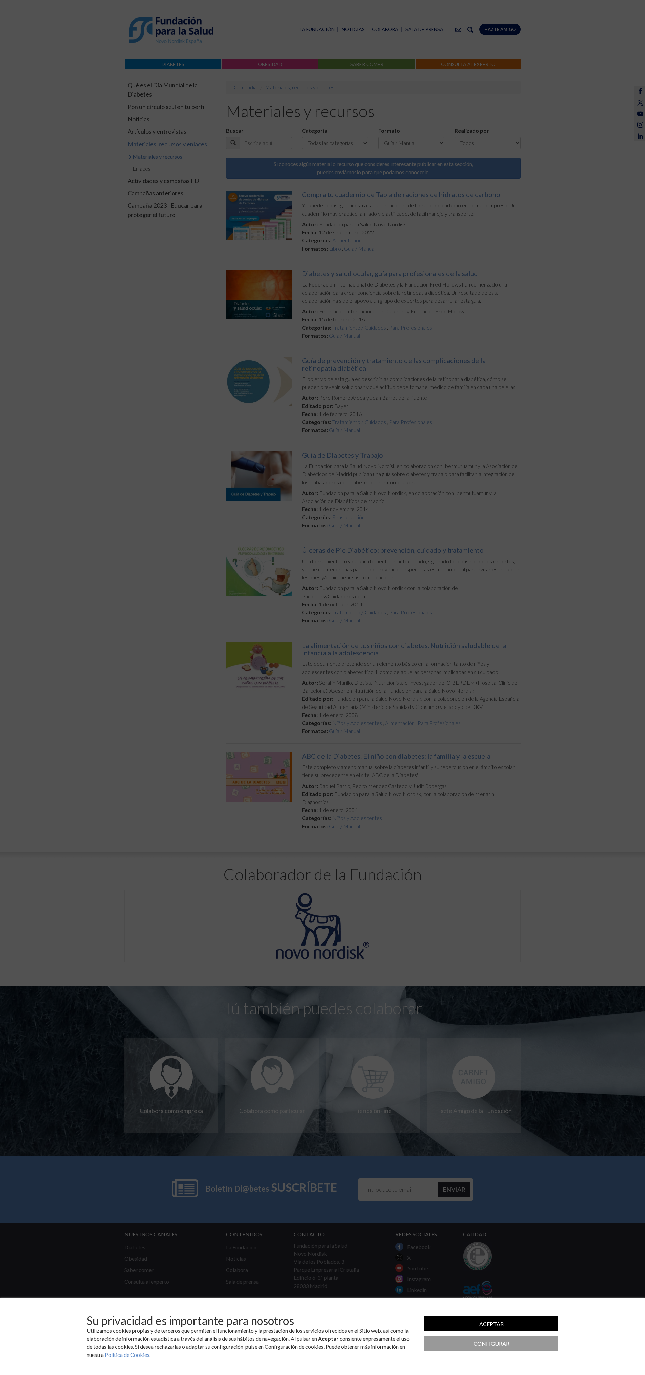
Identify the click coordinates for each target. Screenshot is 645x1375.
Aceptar (491, 1324)
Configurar (491, 1343)
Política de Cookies (127, 1354)
